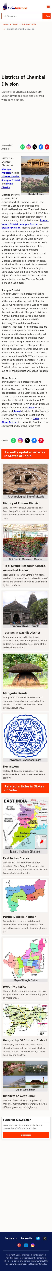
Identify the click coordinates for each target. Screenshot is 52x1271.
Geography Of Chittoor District (25, 1040)
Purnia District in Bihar (19, 917)
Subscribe (26, 1135)
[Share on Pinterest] (47, 147)
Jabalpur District (28, 224)
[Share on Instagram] (28, 147)
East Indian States (16, 858)
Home (6, 24)
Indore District (9, 224)
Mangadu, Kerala (15, 693)
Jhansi (17, 411)
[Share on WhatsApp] (22, 147)
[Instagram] (32, 1245)
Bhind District (9, 422)
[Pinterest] (19, 1245)
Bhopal (44, 220)
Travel (15, 24)
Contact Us (11, 1238)
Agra (31, 407)
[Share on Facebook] (41, 147)
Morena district (10, 176)
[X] (44, 1238)
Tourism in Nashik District (21, 632)
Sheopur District (10, 180)
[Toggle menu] (48, 6)
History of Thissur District (21, 503)
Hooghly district (14, 986)
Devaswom (11, 766)
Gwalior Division (11, 227)
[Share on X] (34, 147)
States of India (29, 24)
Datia (36, 418)
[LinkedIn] (26, 1245)
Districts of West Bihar (19, 1096)
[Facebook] (38, 1238)
